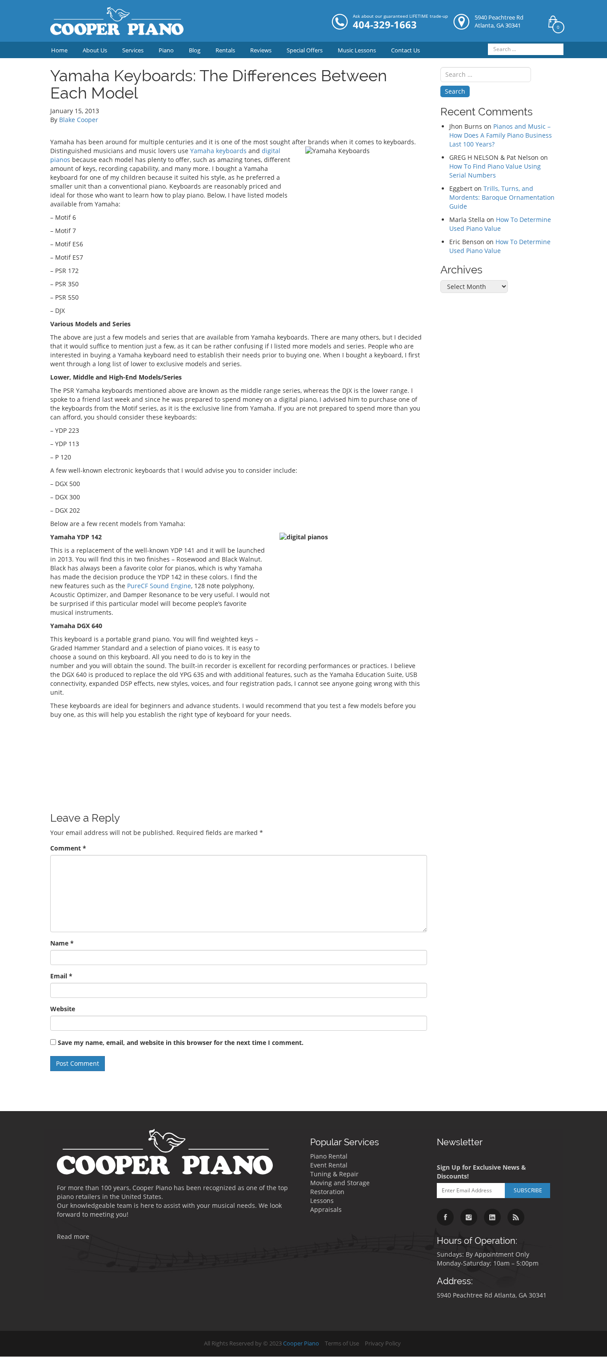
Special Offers (305, 50)
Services (133, 50)
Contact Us (405, 50)
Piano (166, 50)
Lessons (322, 1200)
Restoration (327, 1191)
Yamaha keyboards (218, 150)
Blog (194, 50)
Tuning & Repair (334, 1174)
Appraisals (326, 1209)
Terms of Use (342, 1343)
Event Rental (328, 1165)
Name (62, 943)
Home (59, 50)
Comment (68, 848)
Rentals (225, 50)
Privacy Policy (383, 1343)
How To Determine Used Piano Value (500, 224)
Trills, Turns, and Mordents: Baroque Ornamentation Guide (502, 197)
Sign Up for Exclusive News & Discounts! (481, 1171)
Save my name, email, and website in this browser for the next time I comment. (181, 1042)
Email (61, 976)
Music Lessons (357, 50)
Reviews (261, 50)
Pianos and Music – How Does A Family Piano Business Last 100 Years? (500, 135)
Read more (73, 1236)
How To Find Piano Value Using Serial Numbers (495, 170)
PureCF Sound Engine (159, 586)
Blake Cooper (78, 119)
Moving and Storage (340, 1183)
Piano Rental (328, 1156)
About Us (95, 50)
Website (62, 1009)
